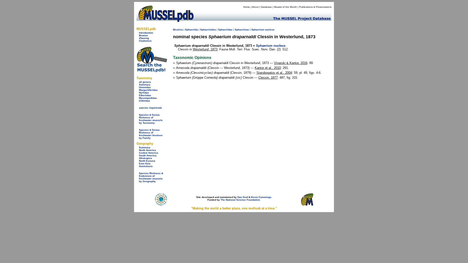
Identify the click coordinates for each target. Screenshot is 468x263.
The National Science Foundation (240, 199)
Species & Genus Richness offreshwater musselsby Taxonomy (151, 118)
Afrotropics (145, 158)
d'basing (144, 38)
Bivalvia (178, 29)
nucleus (269, 29)
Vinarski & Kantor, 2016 (290, 63)
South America (147, 155)
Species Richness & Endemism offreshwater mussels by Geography (151, 177)
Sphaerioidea (208, 29)
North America (147, 150)
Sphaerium (257, 29)
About (255, 7)
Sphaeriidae (225, 29)
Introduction (146, 32)
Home (246, 7)
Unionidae (145, 87)
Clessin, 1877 (268, 77)
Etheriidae (145, 95)
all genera (145, 82)
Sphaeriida (191, 29)
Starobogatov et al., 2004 (274, 73)
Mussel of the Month (285, 7)
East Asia (144, 163)
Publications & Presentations (315, 7)
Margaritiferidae (148, 90)
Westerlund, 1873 (205, 49)
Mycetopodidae (148, 98)
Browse (143, 35)
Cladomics (145, 40)
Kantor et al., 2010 (268, 68)
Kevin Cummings (261, 197)
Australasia (146, 166)
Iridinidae (144, 100)
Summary (144, 84)
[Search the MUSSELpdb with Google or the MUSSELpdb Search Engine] (151, 71)
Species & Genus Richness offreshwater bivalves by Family (151, 134)
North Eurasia (147, 161)
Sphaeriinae (242, 29)
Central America (148, 152)
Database (266, 7)
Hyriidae (144, 92)
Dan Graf (242, 197)
